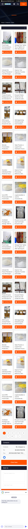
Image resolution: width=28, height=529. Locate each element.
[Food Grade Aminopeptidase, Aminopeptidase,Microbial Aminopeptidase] (7, 38)
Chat (23, 4)
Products (8, 22)
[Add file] (2, 526)
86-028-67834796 (22, 1)
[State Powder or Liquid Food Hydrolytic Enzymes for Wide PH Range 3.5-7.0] (20, 137)
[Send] (26, 526)
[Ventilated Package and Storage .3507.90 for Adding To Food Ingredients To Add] (7, 212)
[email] (4, 457)
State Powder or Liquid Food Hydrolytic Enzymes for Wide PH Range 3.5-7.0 (20, 148)
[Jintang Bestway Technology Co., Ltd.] (8, 4)
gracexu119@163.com (8, 1)
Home (2, 22)
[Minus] (26, 492)
